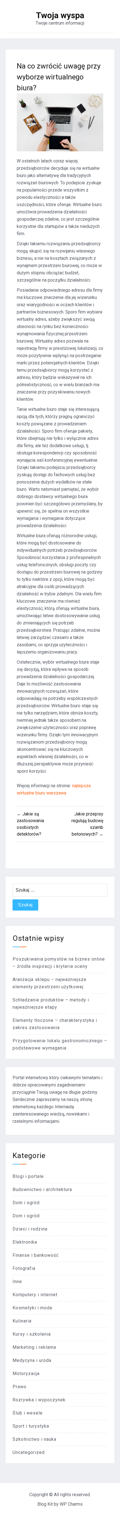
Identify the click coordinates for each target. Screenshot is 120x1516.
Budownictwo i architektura (42, 1189)
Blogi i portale (28, 1176)
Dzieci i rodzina (30, 1229)
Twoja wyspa (60, 15)
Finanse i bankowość (36, 1255)
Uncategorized (29, 1452)
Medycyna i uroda (32, 1360)
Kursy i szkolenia (32, 1334)
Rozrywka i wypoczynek (39, 1399)
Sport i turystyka (31, 1426)
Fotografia (24, 1268)
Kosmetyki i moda (32, 1307)
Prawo (20, 1386)
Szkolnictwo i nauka (34, 1439)
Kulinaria (22, 1321)
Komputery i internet (35, 1294)
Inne (17, 1281)
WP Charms (71, 1504)
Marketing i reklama (34, 1347)
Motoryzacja (26, 1373)
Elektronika (25, 1242)
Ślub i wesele (28, 1413)
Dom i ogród (26, 1202)
